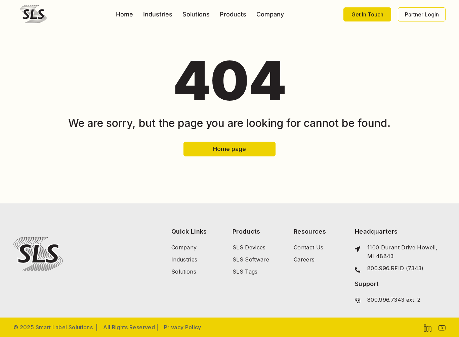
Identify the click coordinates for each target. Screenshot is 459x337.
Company (270, 14)
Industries (157, 14)
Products (233, 14)
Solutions (196, 14)
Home (124, 14)
